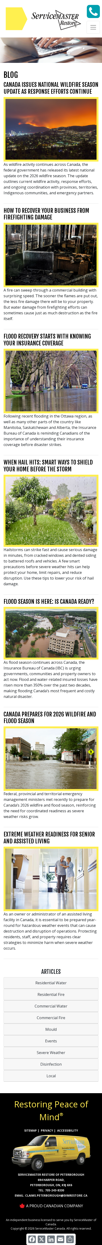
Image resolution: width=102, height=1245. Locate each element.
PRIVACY (47, 1131)
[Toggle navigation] (93, 27)
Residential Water (51, 982)
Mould (51, 1029)
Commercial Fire (51, 1017)
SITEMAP (30, 1131)
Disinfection (51, 1064)
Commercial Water (51, 1006)
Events (51, 1041)
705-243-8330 (54, 1190)
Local (51, 1075)
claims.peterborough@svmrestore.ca (56, 1196)
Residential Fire (51, 994)
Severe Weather (51, 1052)
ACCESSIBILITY (67, 1131)
